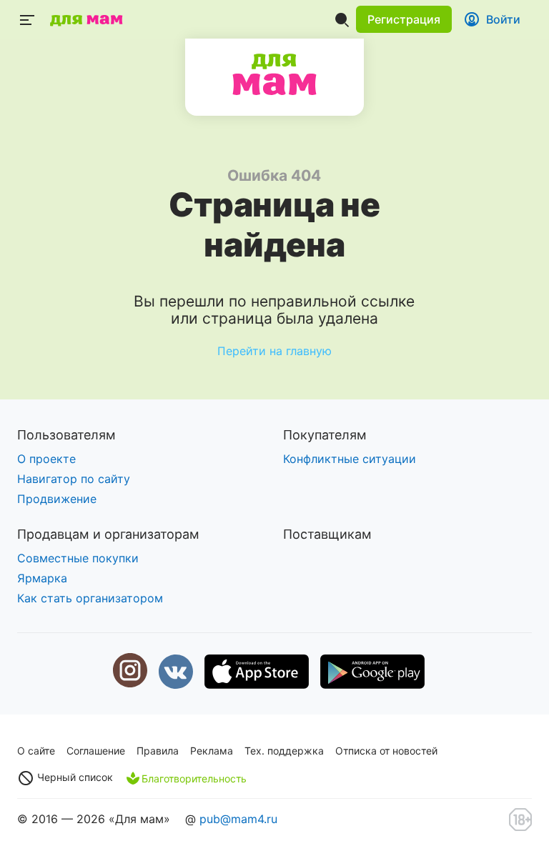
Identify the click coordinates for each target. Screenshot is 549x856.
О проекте (46, 459)
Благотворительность (194, 778)
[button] (404, 19)
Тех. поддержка (284, 751)
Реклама (211, 751)
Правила (158, 751)
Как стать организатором (90, 598)
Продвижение (57, 499)
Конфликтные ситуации (349, 459)
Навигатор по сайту (73, 479)
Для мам (274, 74)
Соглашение (95, 751)
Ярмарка (42, 578)
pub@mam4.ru (238, 819)
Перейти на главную (274, 351)
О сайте (36, 751)
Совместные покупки (78, 558)
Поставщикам (327, 534)
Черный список (73, 777)
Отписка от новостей (386, 751)
